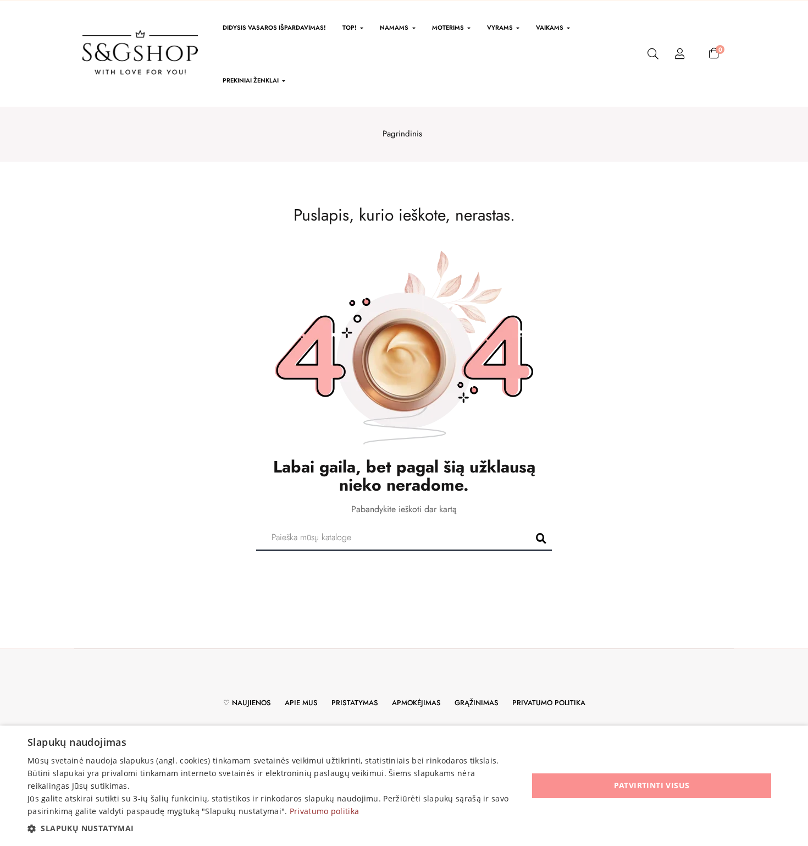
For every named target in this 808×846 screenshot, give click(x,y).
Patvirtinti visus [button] (652, 785)
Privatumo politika (548, 702)
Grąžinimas (477, 702)
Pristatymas (354, 702)
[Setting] (680, 54)
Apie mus (301, 702)
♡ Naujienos (247, 702)
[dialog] (404, 786)
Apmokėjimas (416, 702)
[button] (270, 828)
